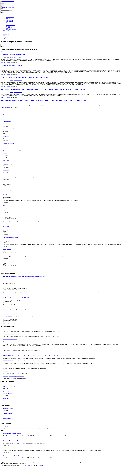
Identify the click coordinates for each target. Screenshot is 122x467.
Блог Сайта (8, 26)
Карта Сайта (8, 18)
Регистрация (6, 34)
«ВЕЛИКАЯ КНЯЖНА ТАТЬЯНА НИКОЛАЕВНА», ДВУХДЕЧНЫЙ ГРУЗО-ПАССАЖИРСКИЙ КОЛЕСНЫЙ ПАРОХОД (43, 100)
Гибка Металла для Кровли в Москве (10, 339)
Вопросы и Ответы (10, 17)
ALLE (4, 214)
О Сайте (5, 15)
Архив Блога (8, 28)
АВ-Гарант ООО (6, 136)
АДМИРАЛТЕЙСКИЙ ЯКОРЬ (11, 65)
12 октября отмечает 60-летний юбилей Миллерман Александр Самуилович (17, 365)
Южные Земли (6, 170)
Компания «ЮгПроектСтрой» (8, 181)
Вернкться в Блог (5, 51)
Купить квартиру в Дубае (8, 328)
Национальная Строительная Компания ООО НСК (12, 150)
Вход (4, 35)
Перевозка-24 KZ (6, 226)
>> (3, 116)
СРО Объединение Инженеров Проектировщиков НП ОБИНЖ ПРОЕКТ (16, 297)
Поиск (2, 12)
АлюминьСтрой (6, 260)
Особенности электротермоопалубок (10, 341)
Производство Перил (7, 249)
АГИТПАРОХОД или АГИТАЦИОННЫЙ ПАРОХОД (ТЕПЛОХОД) (24, 77)
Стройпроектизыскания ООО (8, 143)
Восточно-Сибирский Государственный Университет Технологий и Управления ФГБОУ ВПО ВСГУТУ (22, 307)
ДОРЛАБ (4, 205)
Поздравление (5, 371)
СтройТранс (29, 465)
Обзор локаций (9, 22)
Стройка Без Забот (6, 194)
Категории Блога (9, 27)
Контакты (5, 31)
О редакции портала (10, 20)
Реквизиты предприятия (7, 413)
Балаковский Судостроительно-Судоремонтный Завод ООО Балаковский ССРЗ (18, 285)
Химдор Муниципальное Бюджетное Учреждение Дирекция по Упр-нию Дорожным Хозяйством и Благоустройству (24, 276)
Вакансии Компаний (10, 25)
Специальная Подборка (11, 29)
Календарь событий (10, 23)
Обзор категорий (9, 21)
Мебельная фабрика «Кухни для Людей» (10, 237)
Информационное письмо (8, 418)
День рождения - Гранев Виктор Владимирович (12, 433)
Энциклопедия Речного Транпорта (16, 57)
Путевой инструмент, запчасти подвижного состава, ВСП (13, 376)
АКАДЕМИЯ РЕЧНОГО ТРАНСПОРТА (15, 54)
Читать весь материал (5, 62)
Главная (4, 14)
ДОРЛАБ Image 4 (6, 391)
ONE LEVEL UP (6, 160)
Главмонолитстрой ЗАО (7, 121)
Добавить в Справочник (8, 30)
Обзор (4, 19)
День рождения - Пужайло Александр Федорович (12, 440)
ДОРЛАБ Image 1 (6, 398)
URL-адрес (43, 465)
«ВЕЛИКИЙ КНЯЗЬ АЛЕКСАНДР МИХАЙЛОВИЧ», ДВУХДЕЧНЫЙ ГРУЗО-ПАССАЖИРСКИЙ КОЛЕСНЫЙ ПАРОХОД (44, 89)
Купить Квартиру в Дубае (8, 408)
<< (3, 109)
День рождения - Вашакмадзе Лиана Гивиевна (11, 447)
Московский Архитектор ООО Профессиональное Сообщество (15, 128)
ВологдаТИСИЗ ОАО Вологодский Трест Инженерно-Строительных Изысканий (18, 316)
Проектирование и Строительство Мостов (11, 334)
